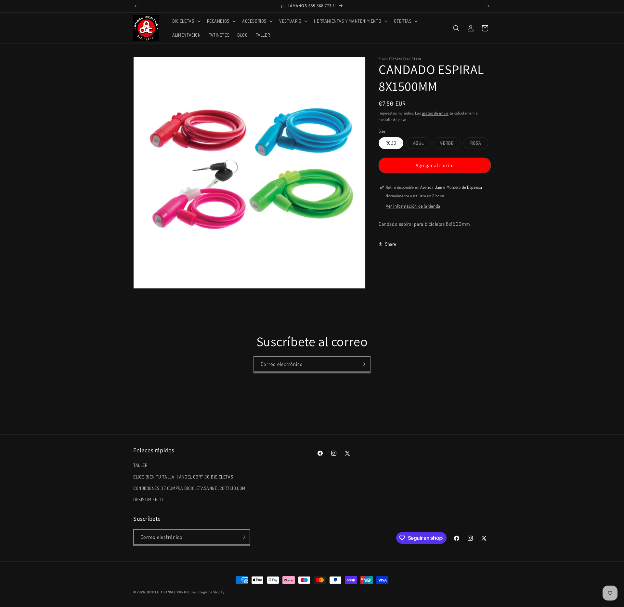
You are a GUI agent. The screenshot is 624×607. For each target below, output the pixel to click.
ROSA (479, 144)
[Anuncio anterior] (135, 6)
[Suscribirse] (363, 364)
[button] (185, 21)
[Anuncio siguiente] (488, 6)
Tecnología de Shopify (208, 592)
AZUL (422, 144)
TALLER (140, 465)
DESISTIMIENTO (148, 499)
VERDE (450, 144)
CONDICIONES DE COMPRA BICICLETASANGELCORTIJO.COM (189, 488)
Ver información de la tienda (413, 206)
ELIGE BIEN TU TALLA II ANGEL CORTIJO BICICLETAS (183, 477)
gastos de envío (435, 113)
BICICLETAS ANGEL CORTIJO (169, 592)
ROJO (390, 143)
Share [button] (390, 244)
